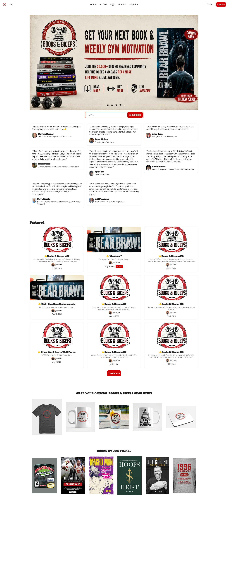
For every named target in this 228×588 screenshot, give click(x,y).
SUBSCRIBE (135, 115)
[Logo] (4, 4)
